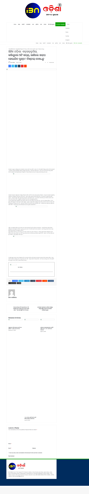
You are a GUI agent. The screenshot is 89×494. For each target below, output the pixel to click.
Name (10, 443)
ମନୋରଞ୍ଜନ (28, 24)
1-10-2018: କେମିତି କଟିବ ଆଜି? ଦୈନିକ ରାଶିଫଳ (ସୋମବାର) (30, 418)
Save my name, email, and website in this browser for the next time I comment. (26, 452)
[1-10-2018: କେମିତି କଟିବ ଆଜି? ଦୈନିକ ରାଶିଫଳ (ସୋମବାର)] (31, 319)
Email (9, 448)
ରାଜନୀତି (23, 24)
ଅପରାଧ (45, 24)
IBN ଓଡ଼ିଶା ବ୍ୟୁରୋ (51, 24)
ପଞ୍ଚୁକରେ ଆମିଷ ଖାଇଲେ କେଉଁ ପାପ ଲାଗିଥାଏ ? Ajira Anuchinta (15, 328)
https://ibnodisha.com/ (28, 479)
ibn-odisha (13, 62)
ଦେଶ (33, 24)
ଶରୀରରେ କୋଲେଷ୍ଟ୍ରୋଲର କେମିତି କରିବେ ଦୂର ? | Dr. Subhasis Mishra (46, 328)
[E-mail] (10, 274)
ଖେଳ (41, 24)
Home (15, 24)
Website (34, 448)
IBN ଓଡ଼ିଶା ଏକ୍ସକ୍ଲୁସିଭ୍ (60, 24)
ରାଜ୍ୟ (19, 24)
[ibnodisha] (44, 11)
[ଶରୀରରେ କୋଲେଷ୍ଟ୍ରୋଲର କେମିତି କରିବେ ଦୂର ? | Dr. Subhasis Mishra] (47, 319)
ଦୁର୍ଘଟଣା (37, 24)
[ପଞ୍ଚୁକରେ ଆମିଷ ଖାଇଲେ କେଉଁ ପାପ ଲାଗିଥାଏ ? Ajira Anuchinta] (15, 319)
